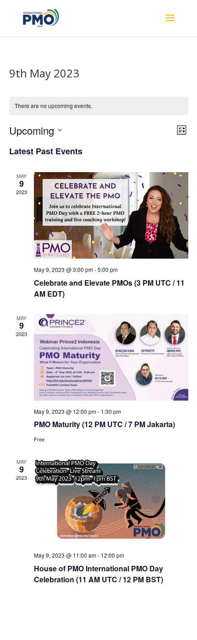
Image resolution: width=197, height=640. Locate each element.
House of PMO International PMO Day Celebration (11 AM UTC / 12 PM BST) (98, 574)
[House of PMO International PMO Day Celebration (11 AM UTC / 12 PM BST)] (111, 501)
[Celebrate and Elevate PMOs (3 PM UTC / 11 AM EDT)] (111, 215)
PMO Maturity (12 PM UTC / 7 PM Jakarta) (104, 424)
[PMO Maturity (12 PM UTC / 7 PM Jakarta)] (111, 357)
